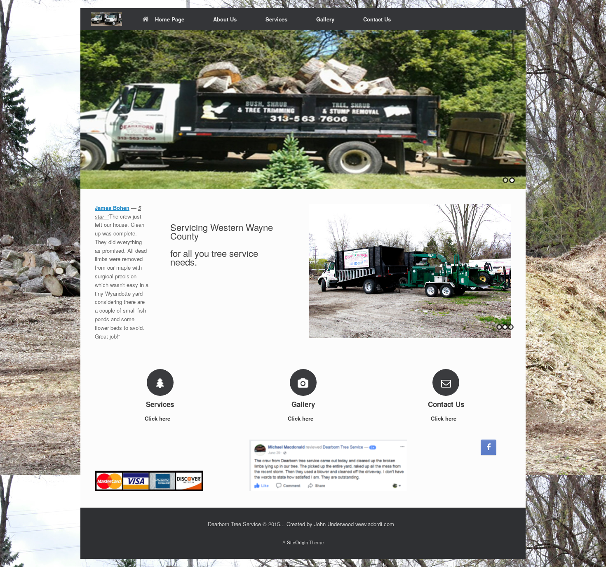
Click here (158, 418)
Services (276, 19)
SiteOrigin (297, 542)
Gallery (325, 19)
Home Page (169, 19)
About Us (225, 19)
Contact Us (377, 19)
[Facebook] (488, 447)
